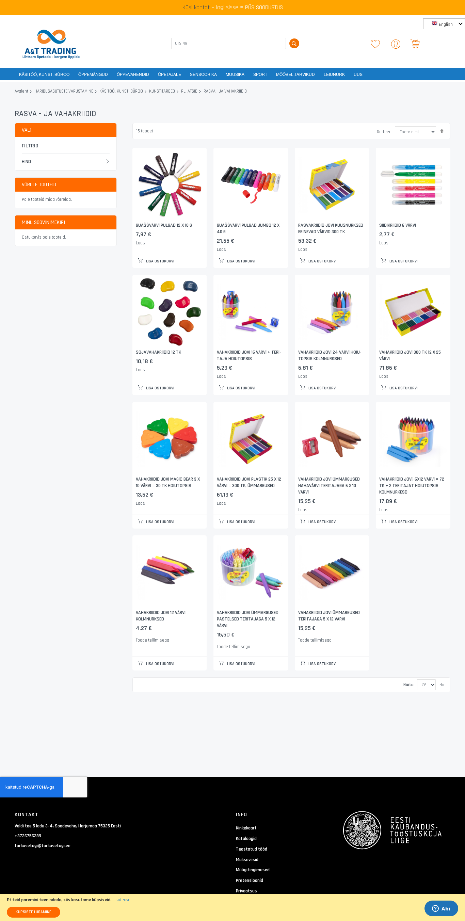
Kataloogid (246, 839)
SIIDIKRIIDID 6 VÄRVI (397, 225)
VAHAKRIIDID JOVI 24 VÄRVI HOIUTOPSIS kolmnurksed (330, 355)
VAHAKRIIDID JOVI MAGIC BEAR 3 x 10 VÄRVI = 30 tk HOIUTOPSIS (168, 482)
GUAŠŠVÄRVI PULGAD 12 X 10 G (164, 225)
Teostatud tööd (251, 849)
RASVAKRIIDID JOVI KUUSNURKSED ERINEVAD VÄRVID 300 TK (330, 228)
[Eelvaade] (169, 185)
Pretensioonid (249, 880)
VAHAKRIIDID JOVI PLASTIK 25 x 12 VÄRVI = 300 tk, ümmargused (249, 482)
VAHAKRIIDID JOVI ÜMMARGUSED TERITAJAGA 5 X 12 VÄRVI (329, 616)
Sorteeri (384, 131)
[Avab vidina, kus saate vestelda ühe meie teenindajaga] (441, 909)
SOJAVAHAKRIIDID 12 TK (158, 352)
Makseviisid (247, 860)
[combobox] (228, 43)
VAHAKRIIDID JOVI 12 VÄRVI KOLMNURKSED (161, 616)
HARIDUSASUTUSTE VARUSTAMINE (63, 91)
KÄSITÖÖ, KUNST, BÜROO (121, 91)
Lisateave (121, 900)
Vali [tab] (26, 130)
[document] (232, 907)
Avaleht (21, 91)
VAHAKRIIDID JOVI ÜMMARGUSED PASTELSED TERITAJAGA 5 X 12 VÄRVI (247, 619)
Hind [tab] (26, 162)
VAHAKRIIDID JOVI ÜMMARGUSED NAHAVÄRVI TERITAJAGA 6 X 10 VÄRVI (329, 485)
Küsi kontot (196, 7)
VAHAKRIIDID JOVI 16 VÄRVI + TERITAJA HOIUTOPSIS (249, 355)
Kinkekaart (246, 828)
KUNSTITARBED (162, 91)
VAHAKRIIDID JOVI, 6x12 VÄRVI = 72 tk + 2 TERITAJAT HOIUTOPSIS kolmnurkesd (411, 485)
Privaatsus (246, 891)
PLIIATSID (189, 91)
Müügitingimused (253, 870)
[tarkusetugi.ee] (51, 44)
